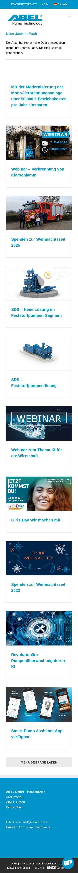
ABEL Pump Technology (34, 827)
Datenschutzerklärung (45, 863)
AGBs (14, 863)
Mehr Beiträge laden (39, 762)
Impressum (25, 863)
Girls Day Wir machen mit (35, 520)
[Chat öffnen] (68, 863)
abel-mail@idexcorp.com (32, 822)
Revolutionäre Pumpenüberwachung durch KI (38, 660)
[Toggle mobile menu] (70, 15)
